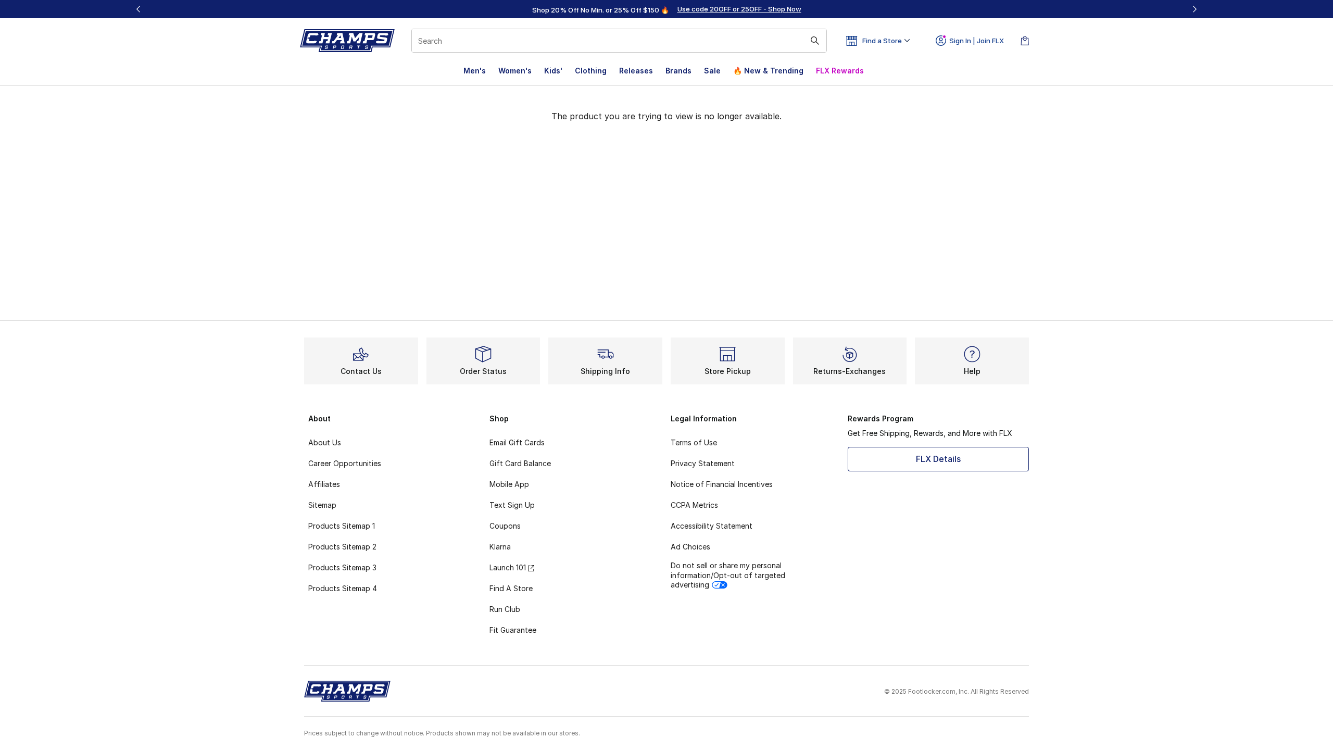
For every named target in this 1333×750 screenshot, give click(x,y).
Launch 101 (507, 567)
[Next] (1194, 9)
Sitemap (322, 505)
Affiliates (324, 484)
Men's (474, 70)
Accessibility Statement (711, 525)
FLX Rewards (840, 70)
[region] (666, 9)
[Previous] (138, 9)
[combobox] (619, 40)
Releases (636, 70)
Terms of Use (694, 442)
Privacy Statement (703, 463)
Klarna (500, 546)
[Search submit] (814, 40)
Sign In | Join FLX (976, 40)
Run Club (504, 609)
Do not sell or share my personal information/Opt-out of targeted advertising (728, 575)
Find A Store (511, 588)
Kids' (553, 70)
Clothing (591, 70)
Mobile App (509, 484)
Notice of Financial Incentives (722, 484)
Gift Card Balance (520, 463)
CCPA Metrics (694, 505)
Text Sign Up (512, 505)
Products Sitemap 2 (342, 546)
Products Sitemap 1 (341, 525)
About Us (324, 442)
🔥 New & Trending (768, 70)
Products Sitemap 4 (342, 588)
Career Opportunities (344, 463)
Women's (515, 70)
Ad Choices (690, 546)
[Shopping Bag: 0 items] (1024, 40)
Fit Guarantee (512, 630)
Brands (678, 70)
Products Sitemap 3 (342, 567)
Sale (712, 70)
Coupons (505, 525)
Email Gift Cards (517, 442)
